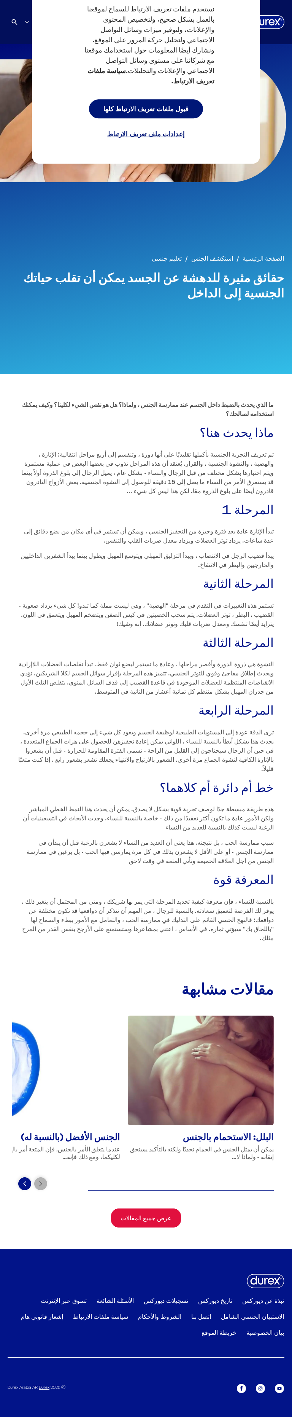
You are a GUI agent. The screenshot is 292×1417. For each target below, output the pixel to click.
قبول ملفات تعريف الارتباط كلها (146, 108)
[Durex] (266, 22)
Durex (44, 1387)
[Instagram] (260, 1388)
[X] (241, 1388)
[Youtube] (279, 1388)
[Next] (24, 1183)
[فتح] (14, 22)
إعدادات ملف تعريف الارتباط (146, 133)
